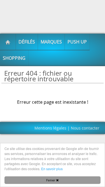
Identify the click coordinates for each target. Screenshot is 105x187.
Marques (51, 42)
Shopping (14, 58)
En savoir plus (52, 168)
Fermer (51, 180)
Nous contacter (85, 128)
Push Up (77, 42)
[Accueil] (8, 42)
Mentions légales (50, 128)
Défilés (26, 42)
